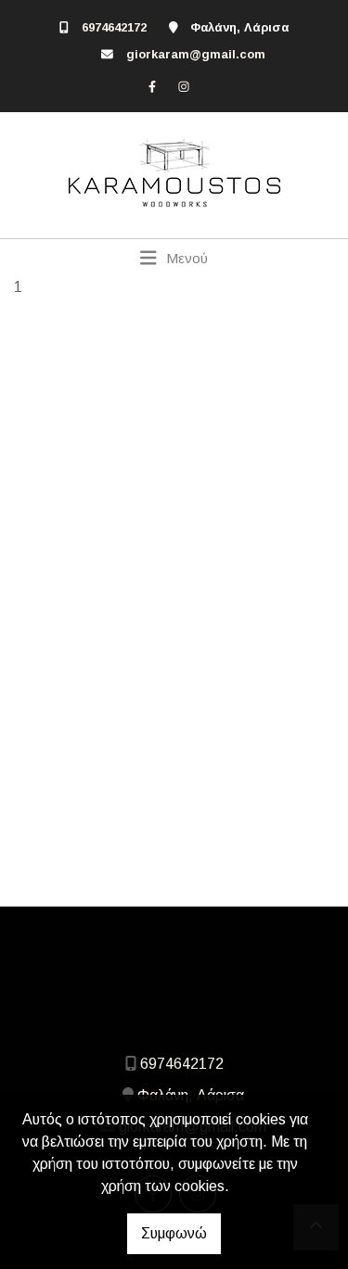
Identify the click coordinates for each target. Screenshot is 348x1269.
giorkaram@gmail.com (195, 54)
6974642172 (114, 27)
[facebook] (152, 86)
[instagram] (184, 86)
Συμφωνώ (174, 1233)
